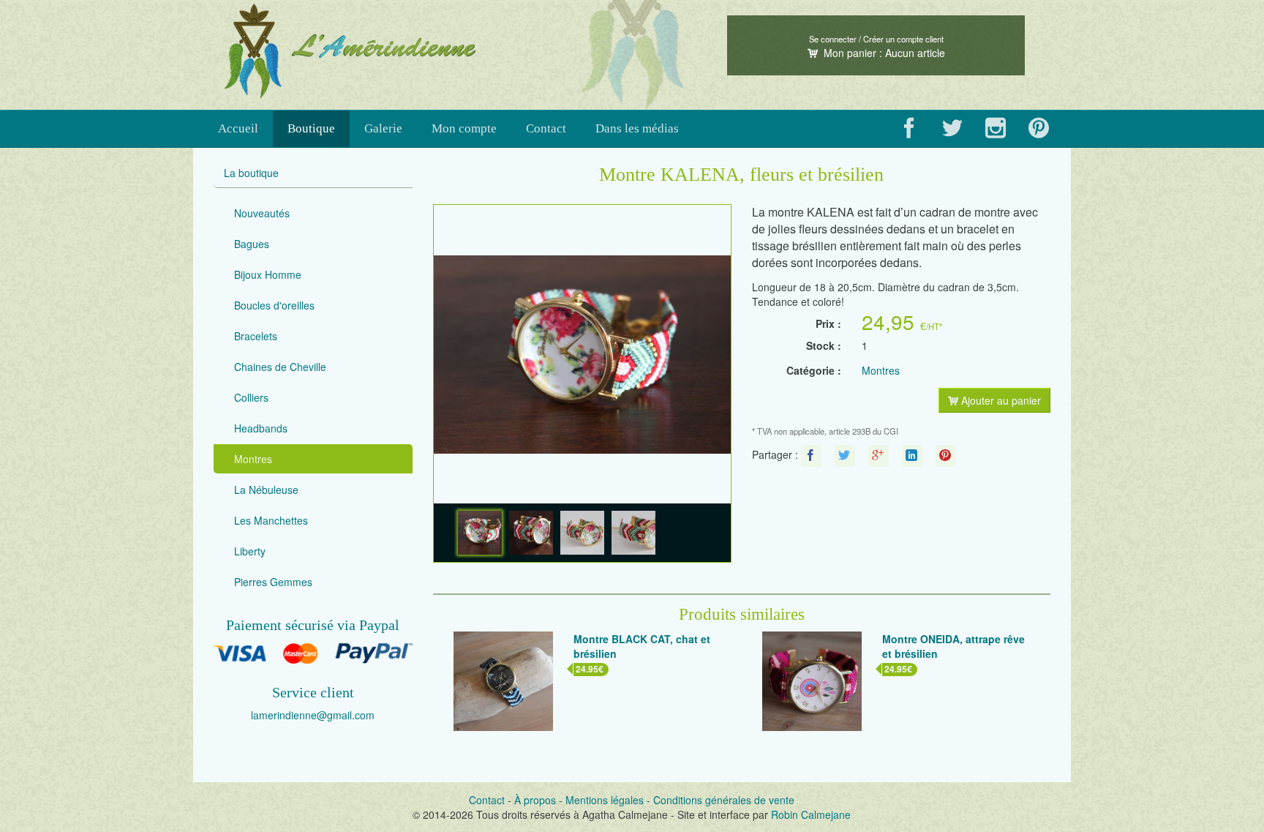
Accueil (238, 128)
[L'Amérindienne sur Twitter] (952, 129)
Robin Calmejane (811, 814)
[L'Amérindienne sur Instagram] (995, 129)
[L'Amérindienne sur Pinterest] (1039, 129)
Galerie (383, 128)
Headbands (260, 428)
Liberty (250, 551)
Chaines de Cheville (280, 366)
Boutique (311, 128)
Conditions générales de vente (723, 799)
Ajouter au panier (999, 400)
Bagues (251, 243)
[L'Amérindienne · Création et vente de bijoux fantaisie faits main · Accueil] (423, 51)
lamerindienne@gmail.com (313, 715)
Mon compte (464, 128)
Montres (253, 458)
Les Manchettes (271, 520)
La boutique (251, 172)
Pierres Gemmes (273, 581)
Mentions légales (604, 799)
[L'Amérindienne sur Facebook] (908, 129)
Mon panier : (883, 52)
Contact (546, 128)
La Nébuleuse (266, 489)
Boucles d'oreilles (274, 305)
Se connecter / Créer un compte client (876, 39)
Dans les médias (637, 128)
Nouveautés (262, 213)
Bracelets (255, 336)
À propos (535, 799)
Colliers (251, 397)
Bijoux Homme (267, 274)
